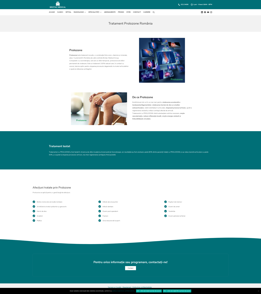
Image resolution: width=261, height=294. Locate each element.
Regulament (127, 287)
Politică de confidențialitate (142, 287)
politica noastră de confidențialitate (123, 291)
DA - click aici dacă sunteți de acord (149, 291)
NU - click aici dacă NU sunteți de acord (177, 291)
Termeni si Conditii (114, 287)
